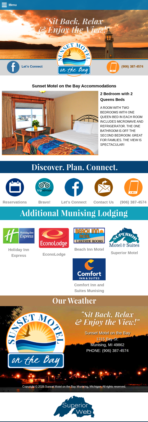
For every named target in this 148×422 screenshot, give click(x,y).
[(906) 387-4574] (133, 195)
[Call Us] (113, 73)
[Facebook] (13, 73)
